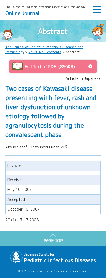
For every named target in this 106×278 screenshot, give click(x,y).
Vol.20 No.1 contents (45, 51)
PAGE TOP (53, 240)
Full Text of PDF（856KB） (51, 67)
